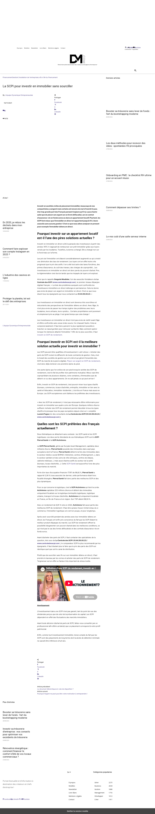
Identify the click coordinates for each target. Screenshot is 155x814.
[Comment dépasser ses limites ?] (129, 193)
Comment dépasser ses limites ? (123, 207)
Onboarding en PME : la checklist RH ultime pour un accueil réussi (128, 176)
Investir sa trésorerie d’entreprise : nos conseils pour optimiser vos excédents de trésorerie (16, 733)
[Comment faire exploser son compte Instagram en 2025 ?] (17, 238)
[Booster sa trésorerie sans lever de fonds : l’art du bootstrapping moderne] (129, 96)
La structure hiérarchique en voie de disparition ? (55, 689)
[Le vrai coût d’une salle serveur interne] (129, 222)
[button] (135, 70)
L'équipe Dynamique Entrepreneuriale (19, 95)
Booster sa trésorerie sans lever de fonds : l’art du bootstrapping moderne (16, 715)
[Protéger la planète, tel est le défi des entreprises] (17, 288)
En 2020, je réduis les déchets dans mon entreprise (14, 225)
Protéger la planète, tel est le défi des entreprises (16, 300)
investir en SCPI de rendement (49, 335)
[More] (77, 114)
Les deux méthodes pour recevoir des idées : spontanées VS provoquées (125, 144)
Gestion (15, 77)
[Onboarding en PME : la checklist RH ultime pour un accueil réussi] (129, 160)
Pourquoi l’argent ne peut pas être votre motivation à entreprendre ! (62, 694)
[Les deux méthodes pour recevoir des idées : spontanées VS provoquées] (129, 128)
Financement (7, 77)
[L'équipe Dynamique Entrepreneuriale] (9, 323)
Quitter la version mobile (77, 811)
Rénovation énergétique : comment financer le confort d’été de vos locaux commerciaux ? (17, 752)
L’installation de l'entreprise (28, 77)
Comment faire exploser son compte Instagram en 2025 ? (16, 251)
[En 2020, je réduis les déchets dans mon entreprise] (17, 212)
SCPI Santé (71, 464)
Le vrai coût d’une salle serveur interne (126, 236)
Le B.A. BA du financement (48, 77)
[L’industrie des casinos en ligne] (17, 265)
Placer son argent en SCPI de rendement (83, 361)
